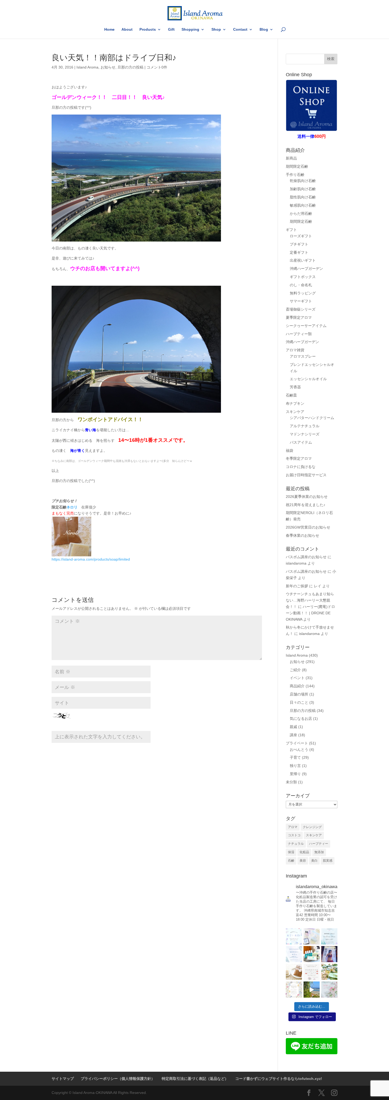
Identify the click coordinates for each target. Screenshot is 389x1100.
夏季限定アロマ (299, 317)
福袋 (289, 450)
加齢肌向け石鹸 (303, 189)
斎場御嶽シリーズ (300, 309)
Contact (240, 29)
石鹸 (291, 860)
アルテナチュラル (304, 426)
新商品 (291, 158)
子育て (295, 757)
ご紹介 (295, 670)
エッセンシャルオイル (308, 379)
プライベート (297, 743)
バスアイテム (301, 442)
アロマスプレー (303, 356)
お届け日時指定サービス (306, 475)
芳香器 (295, 387)
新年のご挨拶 (297, 586)
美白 (314, 860)
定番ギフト (299, 252)
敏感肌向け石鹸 (303, 205)
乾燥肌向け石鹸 (303, 181)
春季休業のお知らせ (302, 535)
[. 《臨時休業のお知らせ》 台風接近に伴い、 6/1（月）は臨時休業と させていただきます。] (294, 954)
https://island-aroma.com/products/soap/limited (91, 559)
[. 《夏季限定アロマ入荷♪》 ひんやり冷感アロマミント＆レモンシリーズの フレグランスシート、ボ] (312, 954)
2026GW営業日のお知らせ (308, 527)
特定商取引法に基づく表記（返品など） (195, 1078)
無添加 (319, 852)
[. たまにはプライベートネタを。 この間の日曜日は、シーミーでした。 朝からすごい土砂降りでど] (329, 954)
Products (147, 29)
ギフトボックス (303, 277)
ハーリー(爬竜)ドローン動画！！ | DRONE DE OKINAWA (310, 612)
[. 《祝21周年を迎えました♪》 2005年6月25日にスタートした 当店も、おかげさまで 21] (312, 936)
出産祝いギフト (303, 260)
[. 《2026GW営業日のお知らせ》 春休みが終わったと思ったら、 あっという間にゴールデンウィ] (312, 972)
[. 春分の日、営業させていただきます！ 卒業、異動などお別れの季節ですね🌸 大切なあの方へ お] (329, 989)
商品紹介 (297, 686)
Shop (216, 29)
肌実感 (327, 860)
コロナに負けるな (300, 467)
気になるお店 (301, 718)
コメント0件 (157, 67)
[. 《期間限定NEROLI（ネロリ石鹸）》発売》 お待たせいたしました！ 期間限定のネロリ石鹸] (294, 972)
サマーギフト (301, 301)
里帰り (295, 774)
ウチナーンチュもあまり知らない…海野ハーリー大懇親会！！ (310, 600)
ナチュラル (296, 844)
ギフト (291, 230)
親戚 (293, 727)
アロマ (292, 827)
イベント (297, 678)
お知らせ (108, 67)
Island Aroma (87, 67)
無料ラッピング (303, 293)
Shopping (190, 29)
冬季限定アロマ (299, 458)
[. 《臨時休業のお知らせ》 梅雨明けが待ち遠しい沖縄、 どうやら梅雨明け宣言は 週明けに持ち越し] (329, 936)
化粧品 (304, 852)
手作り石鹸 (295, 174)
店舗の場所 (299, 694)
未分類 (291, 782)
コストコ (294, 835)
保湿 (291, 852)
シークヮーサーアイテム (306, 326)
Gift (171, 29)
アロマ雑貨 (295, 350)
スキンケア (295, 412)
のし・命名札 (301, 285)
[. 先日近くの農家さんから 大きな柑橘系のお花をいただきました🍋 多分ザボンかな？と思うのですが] (329, 972)
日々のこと (299, 702)
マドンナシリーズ (304, 434)
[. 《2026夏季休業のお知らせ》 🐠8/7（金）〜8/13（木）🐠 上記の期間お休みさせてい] (294, 936)
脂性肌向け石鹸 (303, 197)
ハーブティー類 (299, 334)
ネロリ (72, 507)
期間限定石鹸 (297, 166)
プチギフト (299, 244)
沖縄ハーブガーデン (306, 268)
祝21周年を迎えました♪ (305, 505)
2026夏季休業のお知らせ (307, 496)
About (127, 29)
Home (109, 29)
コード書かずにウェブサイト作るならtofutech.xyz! (278, 1078)
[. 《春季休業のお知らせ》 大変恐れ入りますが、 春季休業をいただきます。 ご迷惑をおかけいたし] (294, 989)
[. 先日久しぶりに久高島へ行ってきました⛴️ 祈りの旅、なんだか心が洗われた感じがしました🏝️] (312, 989)
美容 (303, 860)
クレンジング (312, 827)
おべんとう (299, 749)
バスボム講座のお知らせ (306, 557)
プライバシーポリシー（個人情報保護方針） (118, 1078)
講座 (293, 735)
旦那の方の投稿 (130, 67)
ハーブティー (318, 844)
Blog (264, 29)
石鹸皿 (291, 395)
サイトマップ (63, 1078)
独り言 (295, 765)
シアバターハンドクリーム (312, 418)
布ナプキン (295, 403)
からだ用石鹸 (301, 213)
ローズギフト (301, 236)
